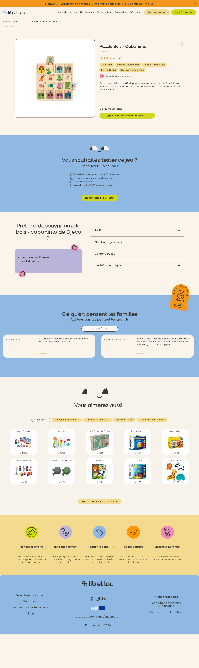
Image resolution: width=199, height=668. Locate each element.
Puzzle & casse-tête (154, 65)
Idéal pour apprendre (128, 65)
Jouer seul (106, 65)
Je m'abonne (183, 12)
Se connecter (157, 12)
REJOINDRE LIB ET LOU (99, 198)
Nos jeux (18, 22)
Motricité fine (108, 70)
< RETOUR (8, 26)
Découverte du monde (132, 70)
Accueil (6, 22)
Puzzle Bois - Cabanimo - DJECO (44, 22)
